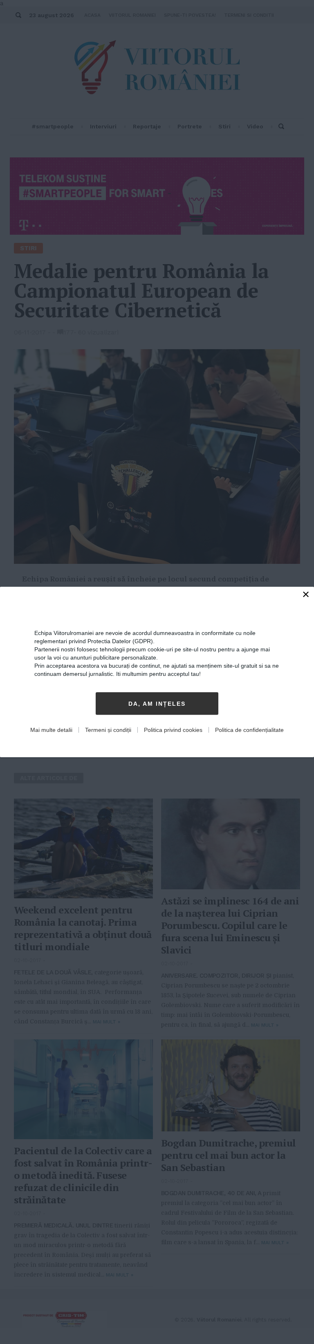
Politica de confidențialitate (249, 730)
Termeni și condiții (108, 730)
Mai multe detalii (51, 730)
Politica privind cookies (173, 730)
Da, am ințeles (157, 703)
